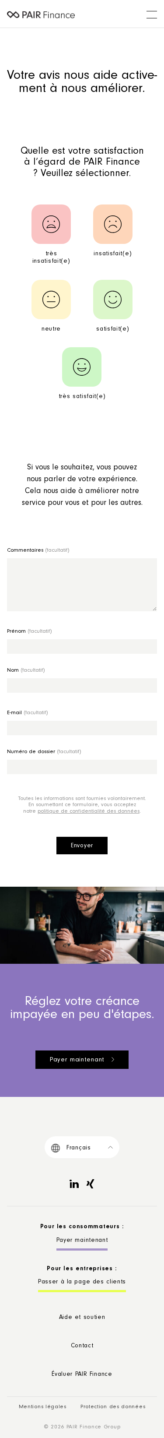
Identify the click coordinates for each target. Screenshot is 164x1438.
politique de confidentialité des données (89, 811)
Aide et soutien (82, 1318)
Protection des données (112, 1407)
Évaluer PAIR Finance (82, 1375)
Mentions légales (42, 1407)
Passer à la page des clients (82, 1282)
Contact (82, 1346)
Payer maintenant (77, 1060)
